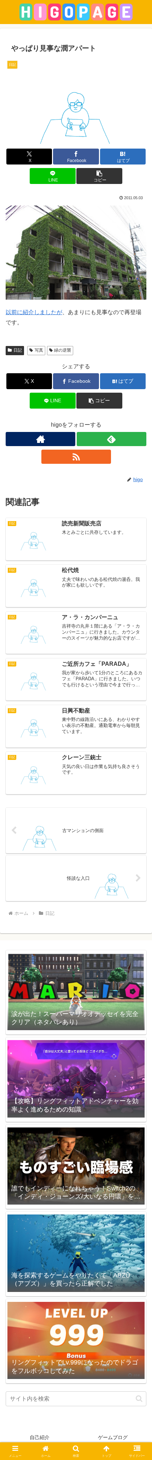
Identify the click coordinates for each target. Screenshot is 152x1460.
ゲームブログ (113, 1437)
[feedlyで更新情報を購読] (111, 439)
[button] (99, 176)
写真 (39, 350)
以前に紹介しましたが (34, 312)
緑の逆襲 (62, 350)
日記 (17, 350)
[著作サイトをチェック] (40, 439)
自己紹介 (39, 1437)
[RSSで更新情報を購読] (76, 457)
